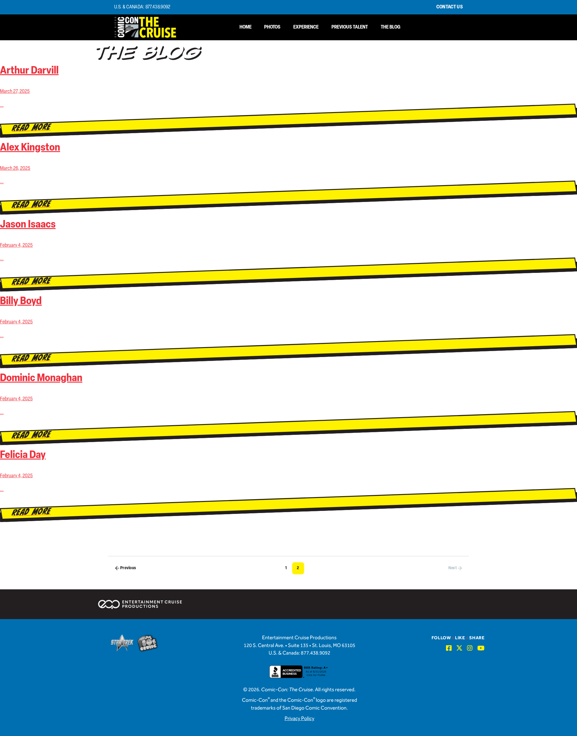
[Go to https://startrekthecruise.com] (122, 643)
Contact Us (449, 7)
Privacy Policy (299, 719)
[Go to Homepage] (145, 27)
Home (246, 27)
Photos (272, 27)
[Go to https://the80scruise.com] (148, 643)
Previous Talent (349, 27)
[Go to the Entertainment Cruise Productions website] (141, 604)
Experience (306, 27)
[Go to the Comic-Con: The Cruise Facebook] (449, 648)
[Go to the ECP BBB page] (299, 675)
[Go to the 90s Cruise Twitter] (459, 648)
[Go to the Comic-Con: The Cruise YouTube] (481, 648)
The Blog (390, 27)
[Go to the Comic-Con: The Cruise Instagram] (470, 648)
